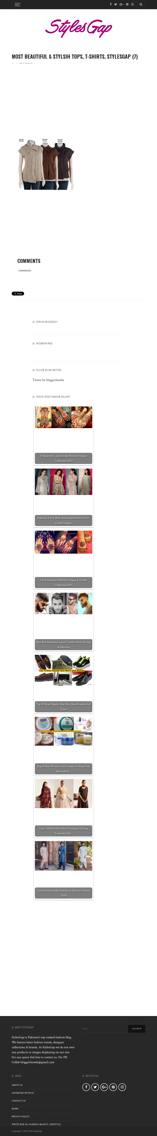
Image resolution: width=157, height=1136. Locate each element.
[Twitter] (115, 4)
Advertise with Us (23, 1093)
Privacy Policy (21, 1116)
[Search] (141, 4)
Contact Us (19, 1100)
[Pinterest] (127, 4)
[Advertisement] (78, 105)
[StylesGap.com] (78, 27)
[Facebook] (111, 4)
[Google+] (121, 4)
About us (17, 1085)
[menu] (17, 4)
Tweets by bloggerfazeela (48, 380)
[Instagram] (132, 4)
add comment (25, 63)
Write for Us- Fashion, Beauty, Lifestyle (36, 1124)
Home (15, 1108)
